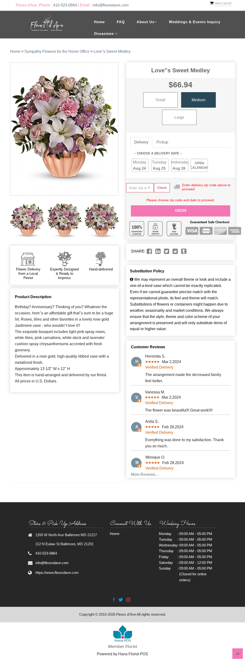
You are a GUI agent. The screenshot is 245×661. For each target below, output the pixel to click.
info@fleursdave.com (110, 5)
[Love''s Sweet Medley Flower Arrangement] (27, 220)
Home (99, 22)
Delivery (141, 142)
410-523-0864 (65, 5)
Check (162, 188)
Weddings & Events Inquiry (194, 22)
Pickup (162, 142)
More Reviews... (144, 474)
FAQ (121, 22)
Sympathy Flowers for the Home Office (56, 51)
